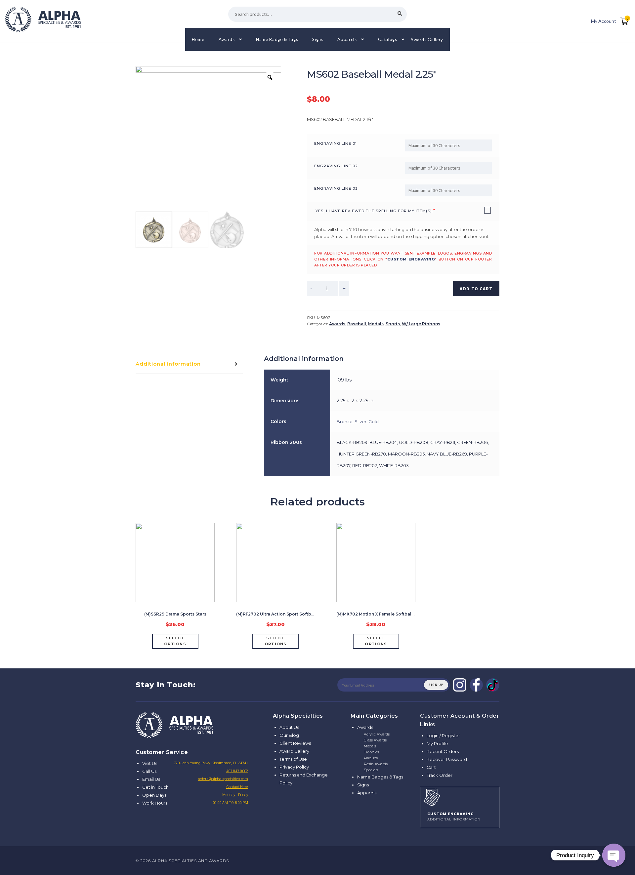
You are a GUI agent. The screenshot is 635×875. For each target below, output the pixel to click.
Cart (431, 767)
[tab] (189, 364)
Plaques (371, 758)
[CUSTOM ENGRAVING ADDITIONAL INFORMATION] (460, 796)
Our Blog (289, 735)
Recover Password (447, 759)
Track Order (439, 775)
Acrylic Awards (377, 734)
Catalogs (387, 39)
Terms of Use (293, 759)
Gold (373, 421)
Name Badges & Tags (380, 776)
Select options (175, 641)
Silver (360, 421)
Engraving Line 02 (336, 166)
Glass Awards (375, 740)
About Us (289, 727)
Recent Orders (443, 751)
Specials (371, 770)
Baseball (356, 323)
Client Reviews (295, 743)
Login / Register (443, 735)
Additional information (168, 364)
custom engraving (411, 259)
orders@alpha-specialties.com (223, 779)
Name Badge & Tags (277, 39)
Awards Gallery (426, 39)
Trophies (371, 752)
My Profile (437, 743)
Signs (317, 39)
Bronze (345, 421)
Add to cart (476, 289)
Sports (393, 323)
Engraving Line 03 (336, 188)
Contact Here (237, 787)
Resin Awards (376, 764)
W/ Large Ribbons (421, 323)
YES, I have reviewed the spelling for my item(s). (374, 211)
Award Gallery (294, 751)
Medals (376, 323)
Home (198, 39)
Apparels (347, 39)
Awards (227, 39)
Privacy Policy (294, 767)
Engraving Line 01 (335, 143)
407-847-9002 (237, 771)
